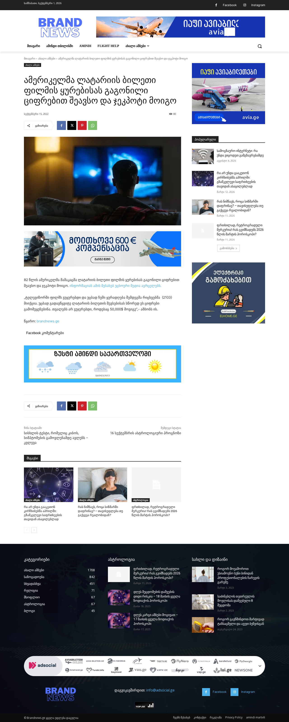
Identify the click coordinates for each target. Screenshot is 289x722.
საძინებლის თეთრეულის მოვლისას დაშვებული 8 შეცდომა (235, 601)
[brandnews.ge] (60, 27)
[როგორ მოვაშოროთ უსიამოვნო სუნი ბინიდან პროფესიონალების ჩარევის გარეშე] (203, 574)
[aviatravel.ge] (74, 670)
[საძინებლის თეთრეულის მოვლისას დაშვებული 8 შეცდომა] (203, 602)
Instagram (258, 5)
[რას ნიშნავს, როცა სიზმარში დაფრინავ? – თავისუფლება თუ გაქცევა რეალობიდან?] (102, 484)
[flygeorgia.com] (244, 661)
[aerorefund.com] (222, 661)
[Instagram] (245, 5)
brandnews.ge (48, 321)
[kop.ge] (180, 670)
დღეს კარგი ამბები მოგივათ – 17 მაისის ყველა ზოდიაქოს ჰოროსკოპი (155, 619)
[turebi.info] (95, 670)
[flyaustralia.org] (201, 661)
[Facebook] (216, 5)
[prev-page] (27, 530)
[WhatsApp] (92, 125)
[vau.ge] (137, 670)
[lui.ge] (222, 670)
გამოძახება (227, 248)
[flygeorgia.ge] (116, 661)
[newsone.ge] (244, 670)
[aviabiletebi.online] (74, 661)
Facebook (230, 5)
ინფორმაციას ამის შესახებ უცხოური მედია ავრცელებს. (116, 285)
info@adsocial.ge (160, 690)
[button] (259, 46)
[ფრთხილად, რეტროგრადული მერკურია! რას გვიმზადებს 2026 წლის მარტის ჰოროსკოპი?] (156, 484)
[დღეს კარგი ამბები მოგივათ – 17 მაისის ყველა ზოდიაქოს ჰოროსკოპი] (119, 620)
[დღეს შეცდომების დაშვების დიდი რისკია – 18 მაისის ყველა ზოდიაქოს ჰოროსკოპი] (119, 597)
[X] (71, 125)
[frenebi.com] (137, 661)
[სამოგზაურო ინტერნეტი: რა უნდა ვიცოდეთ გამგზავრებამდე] (203, 156)
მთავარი (29, 58)
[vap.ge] (201, 670)
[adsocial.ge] (43, 673)
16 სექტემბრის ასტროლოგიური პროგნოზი (145, 433)
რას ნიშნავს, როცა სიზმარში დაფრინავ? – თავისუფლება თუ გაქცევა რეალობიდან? (100, 511)
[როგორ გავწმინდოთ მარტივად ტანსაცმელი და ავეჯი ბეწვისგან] (203, 624)
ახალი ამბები (46, 58)
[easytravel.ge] (116, 670)
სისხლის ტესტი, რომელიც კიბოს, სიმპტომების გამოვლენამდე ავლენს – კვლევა (56, 438)
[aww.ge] (159, 670)
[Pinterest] (82, 125)
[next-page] (34, 530)
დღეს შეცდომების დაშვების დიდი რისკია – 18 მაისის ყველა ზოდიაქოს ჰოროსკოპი (156, 596)
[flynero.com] (180, 661)
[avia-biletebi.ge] (95, 661)
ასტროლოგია (140, 500)
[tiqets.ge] (159, 661)
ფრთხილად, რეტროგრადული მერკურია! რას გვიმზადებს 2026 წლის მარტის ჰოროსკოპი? (154, 511)
